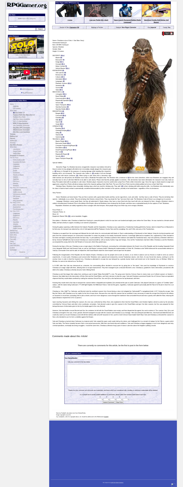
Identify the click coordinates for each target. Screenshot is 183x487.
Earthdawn (13, 250)
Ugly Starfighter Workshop (21, 125)
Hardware (16, 198)
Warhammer (14, 230)
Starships (16, 179)
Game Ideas (17, 153)
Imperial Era (16, 207)
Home (12, 104)
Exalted (12, 248)
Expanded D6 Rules (19, 162)
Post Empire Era (18, 209)
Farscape (13, 239)
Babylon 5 (13, 237)
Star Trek (13, 243)
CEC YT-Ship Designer (20, 121)
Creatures (16, 168)
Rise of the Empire (18, 205)
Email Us (22, 252)
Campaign (16, 164)
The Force (16, 181)
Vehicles (15, 183)
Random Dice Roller (19, 117)
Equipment (16, 172)
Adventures (16, 149)
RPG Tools (13, 110)
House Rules (17, 151)
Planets (15, 220)
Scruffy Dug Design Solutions (116, 482)
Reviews (12, 142)
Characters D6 (74, 27)
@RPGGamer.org (27, 89)
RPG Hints (13, 147)
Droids (15, 170)
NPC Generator (18, 200)
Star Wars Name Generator (21, 119)
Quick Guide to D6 (18, 160)
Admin (27, 257)
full (24, 112)
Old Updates (17, 108)
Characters (16, 166)
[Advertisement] (113, 449)
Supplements (17, 190)
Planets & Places (18, 175)
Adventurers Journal (19, 194)
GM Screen (16, 196)
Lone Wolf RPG (15, 245)
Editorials (16, 106)
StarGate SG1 (14, 232)
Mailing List (13, 140)
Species (15, 177)
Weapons (16, 185)
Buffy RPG (13, 235)
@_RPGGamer (28, 93)
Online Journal (17, 192)
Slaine (12, 241)
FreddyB (106, 416)
